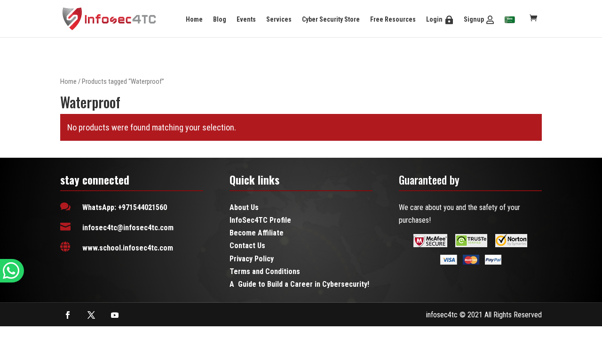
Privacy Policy (252, 258)
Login (434, 19)
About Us (244, 207)
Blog (219, 19)
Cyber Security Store (331, 19)
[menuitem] (509, 20)
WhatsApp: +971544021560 (124, 207)
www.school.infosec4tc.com (127, 247)
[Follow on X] (91, 315)
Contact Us (247, 245)
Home (194, 19)
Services (279, 19)
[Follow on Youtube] (114, 315)
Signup (474, 19)
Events (246, 19)
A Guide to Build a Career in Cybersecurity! (299, 284)
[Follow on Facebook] (67, 315)
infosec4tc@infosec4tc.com (128, 227)
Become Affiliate (257, 232)
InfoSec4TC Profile (260, 220)
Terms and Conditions (265, 271)
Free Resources (393, 19)
